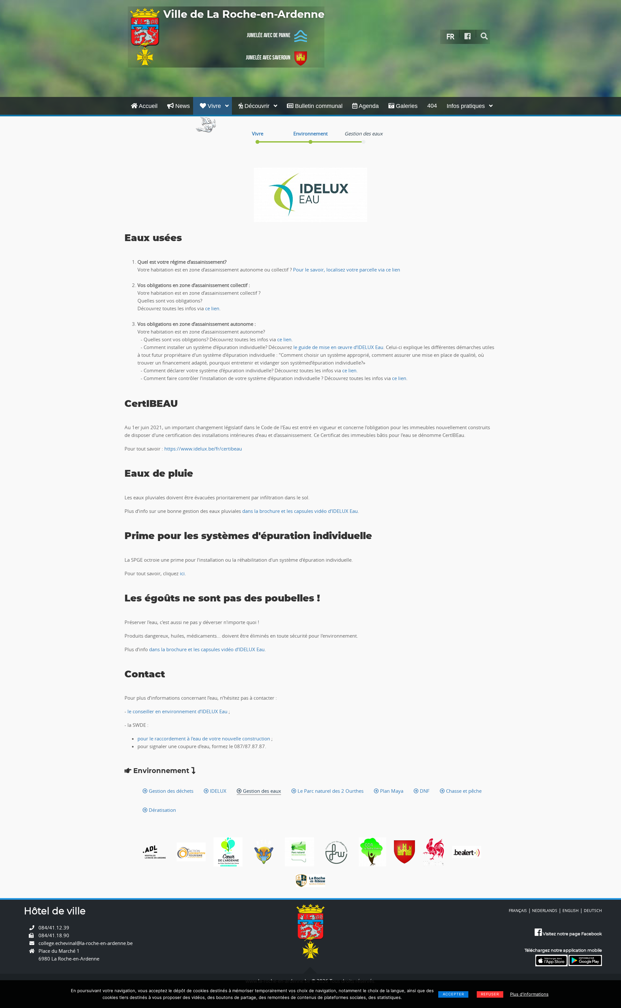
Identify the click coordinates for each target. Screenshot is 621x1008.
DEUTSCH (593, 910)
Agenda (368, 106)
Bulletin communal (318, 106)
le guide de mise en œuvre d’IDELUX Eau (338, 347)
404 (432, 105)
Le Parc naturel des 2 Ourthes (330, 791)
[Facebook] (468, 36)
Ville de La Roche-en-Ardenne (243, 14)
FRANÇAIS (518, 910)
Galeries (406, 106)
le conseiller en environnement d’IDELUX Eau (178, 711)
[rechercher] (484, 36)
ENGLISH (570, 910)
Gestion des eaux (261, 791)
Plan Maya (391, 791)
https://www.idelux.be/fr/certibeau (203, 448)
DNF (424, 791)
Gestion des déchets (170, 791)
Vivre (214, 106)
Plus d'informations (529, 994)
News (182, 106)
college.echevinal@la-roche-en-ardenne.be (85, 943)
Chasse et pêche (463, 791)
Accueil (147, 106)
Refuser (490, 994)
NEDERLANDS (544, 910)
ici (182, 573)
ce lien (212, 308)
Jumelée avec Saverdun (268, 57)
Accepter (453, 994)
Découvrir (257, 106)
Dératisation (161, 810)
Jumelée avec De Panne (268, 35)
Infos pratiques (466, 106)
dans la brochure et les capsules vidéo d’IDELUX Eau (299, 511)
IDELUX (217, 791)
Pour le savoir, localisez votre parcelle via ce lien (346, 269)
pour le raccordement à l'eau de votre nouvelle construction (203, 738)
